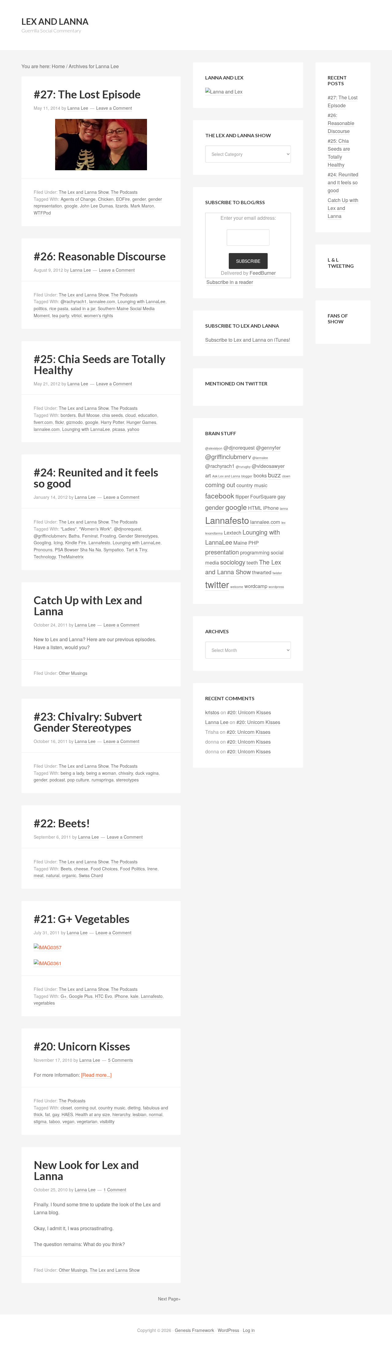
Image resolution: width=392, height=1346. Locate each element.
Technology (45, 556)
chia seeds (112, 415)
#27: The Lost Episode (87, 94)
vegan (68, 1121)
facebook (219, 495)
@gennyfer (268, 447)
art (208, 475)
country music (111, 1108)
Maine (240, 542)
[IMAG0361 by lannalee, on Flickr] (48, 963)
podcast (57, 780)
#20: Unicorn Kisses (82, 1046)
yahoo (133, 429)
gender (139, 199)
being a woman (101, 773)
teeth (252, 562)
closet (66, 1108)
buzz (274, 474)
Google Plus (80, 996)
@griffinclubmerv (50, 536)
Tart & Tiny (136, 549)
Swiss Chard (91, 875)
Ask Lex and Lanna (226, 476)
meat (38, 875)
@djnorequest (127, 529)
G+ (63, 996)
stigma (40, 1121)
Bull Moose (89, 415)
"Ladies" (69, 529)
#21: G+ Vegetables (82, 918)
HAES (67, 1114)
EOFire (123, 199)
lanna (284, 508)
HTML (255, 507)
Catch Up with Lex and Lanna (88, 605)
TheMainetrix (71, 556)
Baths (74, 536)
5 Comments (120, 1060)
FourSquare (263, 496)
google (70, 206)
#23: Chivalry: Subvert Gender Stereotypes (88, 722)
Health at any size (92, 1114)
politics (40, 308)
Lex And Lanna (55, 21)
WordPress (228, 1330)
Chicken (106, 199)
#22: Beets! (62, 823)
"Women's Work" (95, 529)
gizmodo (74, 422)
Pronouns (43, 549)
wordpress (276, 586)
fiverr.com (43, 422)
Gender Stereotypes (138, 536)
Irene (152, 869)
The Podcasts (124, 192)
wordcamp (255, 586)
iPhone (121, 996)
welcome (236, 586)
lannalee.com (102, 301)
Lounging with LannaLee (141, 301)
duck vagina (147, 773)
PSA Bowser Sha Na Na (78, 549)
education (147, 415)
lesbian (139, 1114)
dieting (134, 1108)
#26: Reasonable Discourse (100, 256)
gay (55, 1114)
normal (155, 1114)
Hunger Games (141, 422)
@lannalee (260, 457)
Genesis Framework (194, 1330)
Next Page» (169, 1299)
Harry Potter (112, 422)
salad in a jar (83, 308)
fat (47, 1114)
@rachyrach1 (74, 301)
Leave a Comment (114, 108)
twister (277, 573)
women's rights (98, 315)
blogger (246, 476)
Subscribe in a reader (229, 281)
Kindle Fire (75, 542)
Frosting (108, 536)
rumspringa (103, 780)
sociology (232, 561)
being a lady (72, 773)
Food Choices (104, 869)
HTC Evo (103, 996)
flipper (242, 496)
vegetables (44, 1003)
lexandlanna (214, 533)
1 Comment (115, 1189)
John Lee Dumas (96, 206)
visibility (107, 1121)
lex (283, 522)
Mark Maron (142, 206)
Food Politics (132, 869)
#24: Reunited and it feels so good (96, 477)
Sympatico (114, 549)
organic (69, 875)
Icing (58, 542)
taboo (54, 1121)
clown (286, 476)
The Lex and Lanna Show (83, 192)
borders (68, 415)
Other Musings (73, 673)
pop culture (78, 780)
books (260, 475)
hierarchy (121, 1114)
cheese (81, 869)
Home (58, 66)
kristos (212, 712)
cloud (130, 415)
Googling (42, 542)
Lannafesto (99, 542)
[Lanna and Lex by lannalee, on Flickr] (224, 91)
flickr (59, 422)
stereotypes (127, 780)
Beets (66, 869)
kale (134, 996)
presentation (222, 551)
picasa (118, 429)
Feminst (90, 536)
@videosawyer (268, 465)
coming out (85, 1108)
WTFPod (42, 213)
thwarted (261, 572)
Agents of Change (78, 199)
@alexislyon (213, 448)
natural (52, 875)
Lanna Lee (216, 722)
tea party (60, 315)
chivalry (126, 773)
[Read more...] (96, 1074)
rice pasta (58, 308)
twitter (217, 584)
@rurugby (243, 466)
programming (255, 552)
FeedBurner (263, 272)
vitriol (76, 315)
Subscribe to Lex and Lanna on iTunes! (247, 339)
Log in (249, 1330)
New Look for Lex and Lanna (86, 1170)
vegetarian (87, 1121)
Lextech (232, 532)
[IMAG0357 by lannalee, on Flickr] (48, 947)
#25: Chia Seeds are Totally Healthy (99, 364)
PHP (253, 542)
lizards (121, 206)
